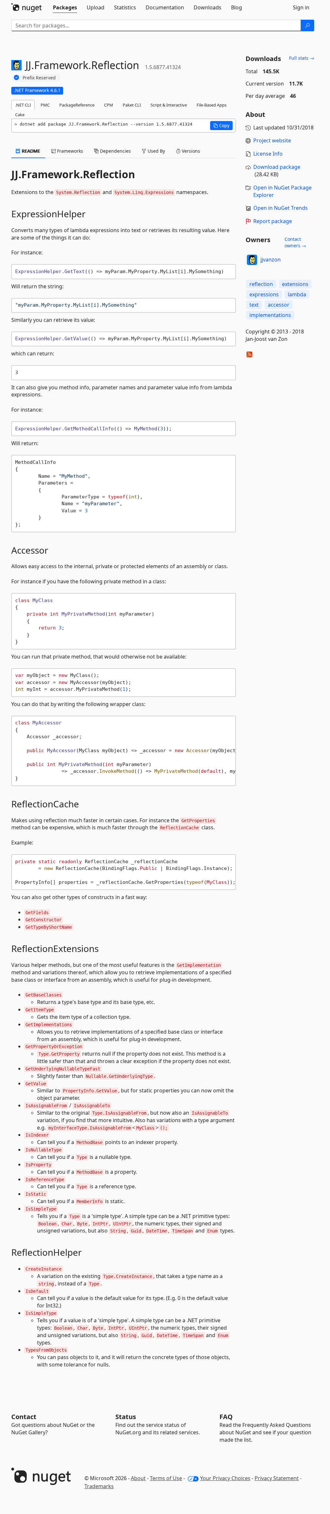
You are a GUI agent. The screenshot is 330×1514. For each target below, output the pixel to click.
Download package (276, 166)
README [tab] (30, 151)
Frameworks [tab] (69, 151)
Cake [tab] (19, 115)
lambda (297, 294)
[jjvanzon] (252, 260)
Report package (272, 221)
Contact (23, 1416)
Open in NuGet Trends (280, 207)
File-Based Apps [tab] (212, 105)
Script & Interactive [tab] (168, 105)
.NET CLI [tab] (23, 105)
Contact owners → (295, 242)
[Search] (307, 25)
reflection (261, 284)
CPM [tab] (108, 105)
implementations (270, 315)
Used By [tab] (155, 151)
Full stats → (301, 58)
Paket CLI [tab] (132, 105)
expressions (264, 294)
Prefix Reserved (39, 78)
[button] (221, 125)
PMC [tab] (45, 105)
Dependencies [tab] (115, 151)
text (254, 304)
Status (125, 1416)
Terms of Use (166, 1478)
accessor (278, 304)
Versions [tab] (190, 151)
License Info (268, 153)
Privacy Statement (277, 1478)
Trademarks (99, 1486)
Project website (272, 140)
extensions (295, 284)
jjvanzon (270, 259)
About (138, 1478)
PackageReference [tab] (76, 105)
